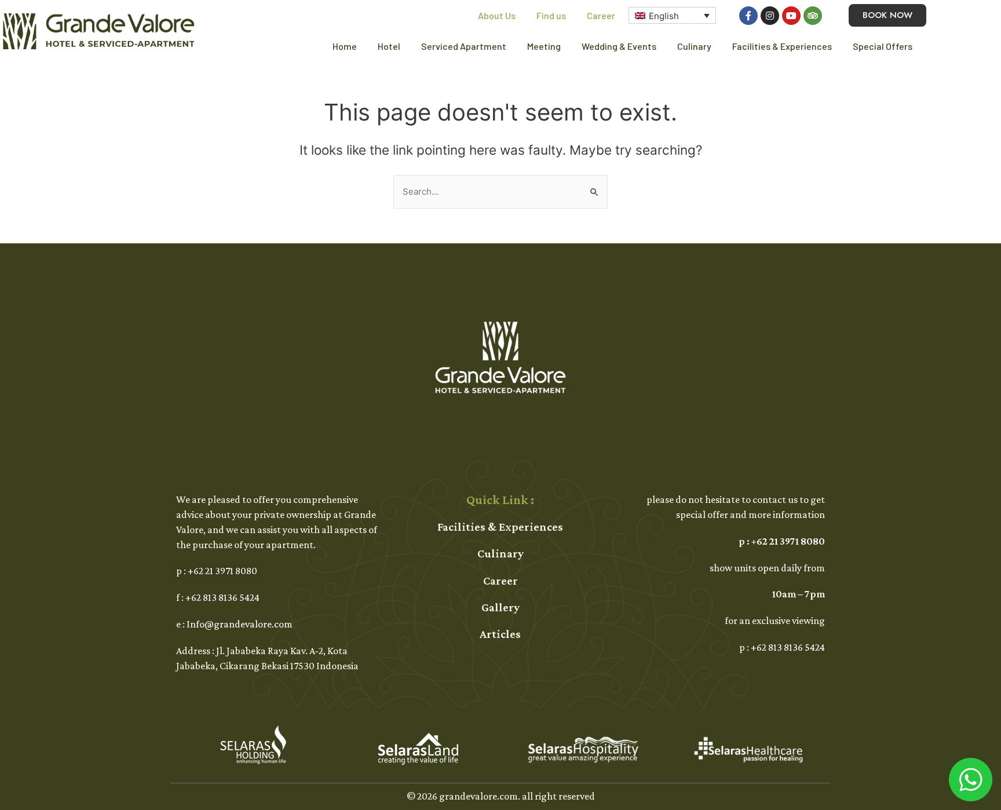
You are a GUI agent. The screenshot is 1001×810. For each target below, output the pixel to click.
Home (345, 46)
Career (601, 15)
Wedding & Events (619, 46)
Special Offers (882, 46)
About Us (497, 15)
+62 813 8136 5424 (222, 597)
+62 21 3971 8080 (222, 571)
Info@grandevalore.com (240, 624)
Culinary (694, 46)
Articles (500, 633)
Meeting (544, 46)
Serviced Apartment (463, 46)
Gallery (500, 607)
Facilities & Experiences (782, 46)
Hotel (389, 46)
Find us (551, 15)
